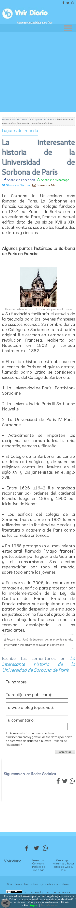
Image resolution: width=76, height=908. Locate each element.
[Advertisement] (38, 72)
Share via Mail (47, 185)
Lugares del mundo (20, 130)
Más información (49, 905)
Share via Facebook (20, 179)
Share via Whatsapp (55, 179)
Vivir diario (12, 861)
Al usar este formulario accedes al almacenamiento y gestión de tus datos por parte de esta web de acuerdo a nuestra (39, 739)
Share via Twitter (17, 185)
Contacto (38, 863)
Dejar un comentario (51, 644)
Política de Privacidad (38, 868)
